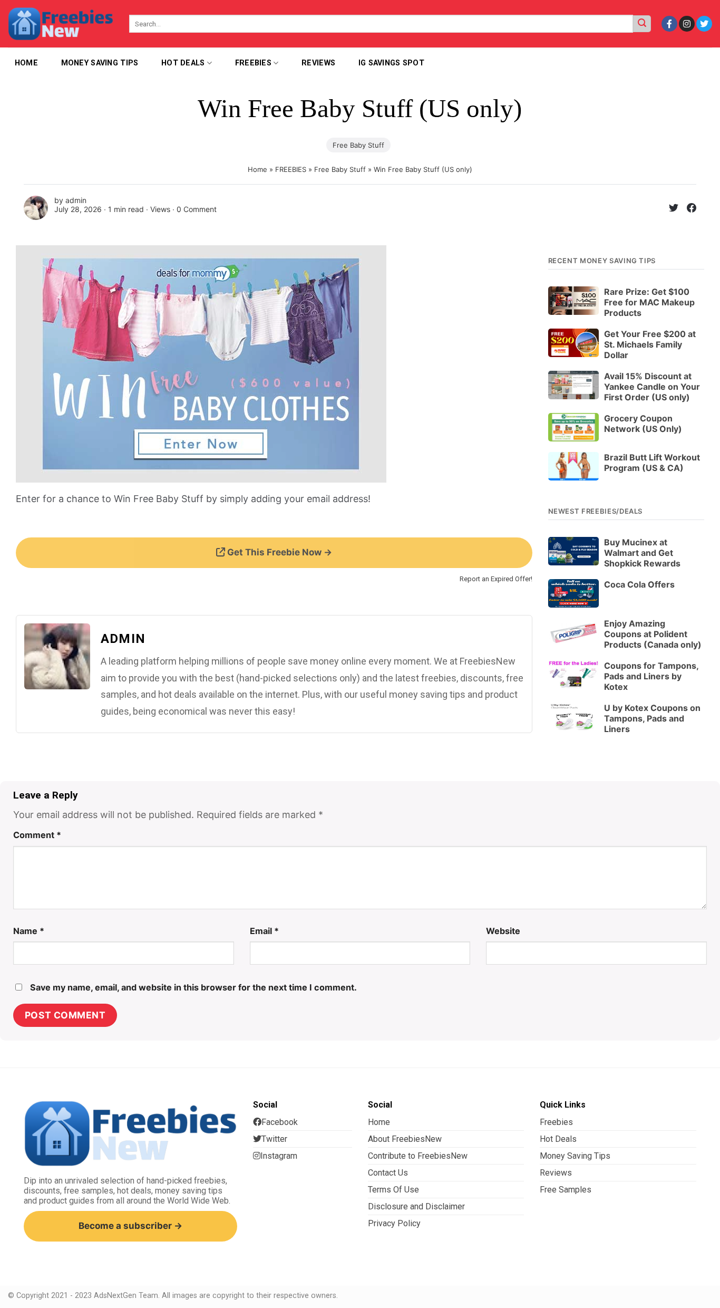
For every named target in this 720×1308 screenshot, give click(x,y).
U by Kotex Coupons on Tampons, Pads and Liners (652, 718)
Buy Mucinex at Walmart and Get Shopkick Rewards (642, 553)
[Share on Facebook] (687, 209)
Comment (37, 835)
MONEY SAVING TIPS (100, 63)
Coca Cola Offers (639, 584)
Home (257, 169)
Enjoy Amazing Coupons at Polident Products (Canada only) (653, 634)
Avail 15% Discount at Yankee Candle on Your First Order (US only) (652, 386)
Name (28, 931)
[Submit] (642, 24)
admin (75, 200)
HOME (26, 63)
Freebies (253, 63)
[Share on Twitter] (669, 209)
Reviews (318, 63)
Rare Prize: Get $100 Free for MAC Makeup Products (649, 302)
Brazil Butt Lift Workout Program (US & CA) (652, 462)
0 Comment (197, 209)
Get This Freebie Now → (278, 552)
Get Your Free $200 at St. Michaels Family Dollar (650, 344)
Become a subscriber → (130, 1225)
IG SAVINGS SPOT (391, 63)
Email (264, 931)
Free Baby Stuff (358, 145)
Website (503, 931)
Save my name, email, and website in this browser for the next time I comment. (193, 987)
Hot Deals (183, 63)
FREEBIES (290, 169)
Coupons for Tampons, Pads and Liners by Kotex (651, 676)
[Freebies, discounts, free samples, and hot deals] (60, 23)
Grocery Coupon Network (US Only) (643, 423)
